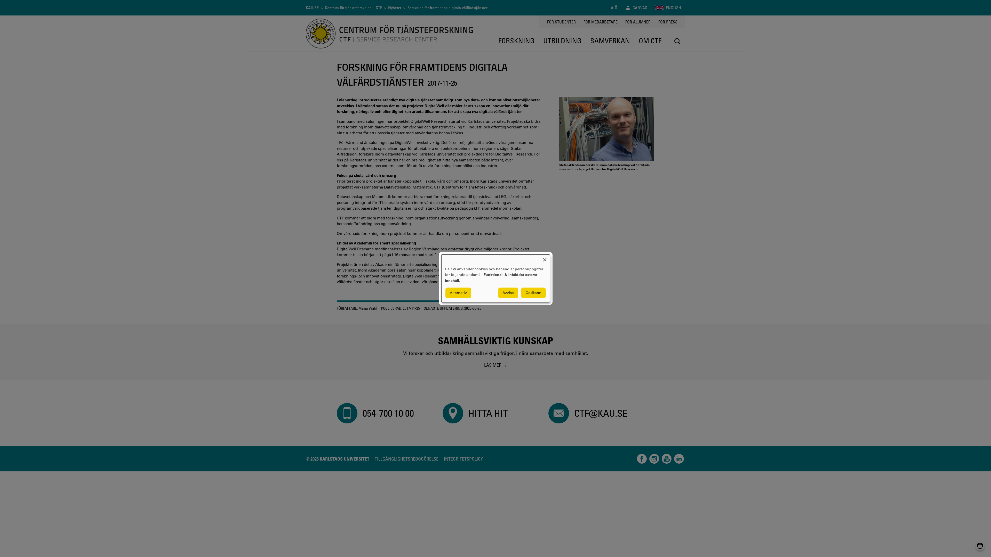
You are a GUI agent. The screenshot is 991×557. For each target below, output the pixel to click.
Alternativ (458, 293)
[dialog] (495, 278)
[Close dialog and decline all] (545, 258)
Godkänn (533, 293)
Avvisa (508, 293)
